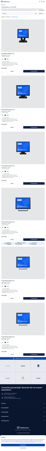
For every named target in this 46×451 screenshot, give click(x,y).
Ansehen (12, 71)
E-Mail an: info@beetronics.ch (9, 397)
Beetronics (19, 427)
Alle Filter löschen (15, 16)
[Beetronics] (5, 1)
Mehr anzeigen (41, 10)
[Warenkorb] (41, 1)
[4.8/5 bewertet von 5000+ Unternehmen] (16, 432)
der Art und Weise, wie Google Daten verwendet (25, 441)
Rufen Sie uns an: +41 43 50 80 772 (10, 393)
